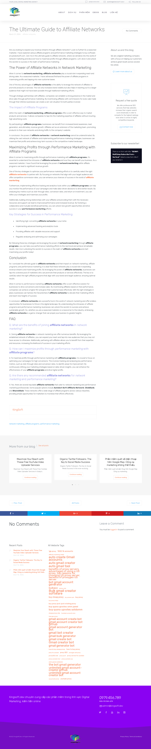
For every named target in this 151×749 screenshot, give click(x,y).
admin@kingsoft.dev (115, 2)
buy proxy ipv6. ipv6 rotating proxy (62, 604)
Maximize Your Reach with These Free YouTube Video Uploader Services (30, 462)
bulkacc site (62, 588)
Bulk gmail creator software (62, 592)
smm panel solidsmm (56, 662)
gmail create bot (60, 639)
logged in (114, 529)
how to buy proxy (73, 649)
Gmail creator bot (61, 642)
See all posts (43, 446)
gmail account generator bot (65, 628)
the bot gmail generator (65, 664)
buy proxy (79, 597)
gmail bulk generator (62, 636)
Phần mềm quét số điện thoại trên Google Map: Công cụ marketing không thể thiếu (121, 462)
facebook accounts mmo (68, 613)
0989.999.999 (94, 2)
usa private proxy (54, 679)
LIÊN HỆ (114, 12)
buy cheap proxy (56, 597)
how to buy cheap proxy (57, 649)
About (61, 12)
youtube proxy (66, 679)
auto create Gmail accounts (62, 558)
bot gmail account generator (61, 583)
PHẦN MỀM (84, 12)
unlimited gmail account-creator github (65, 669)
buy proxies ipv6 (69, 597)
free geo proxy (53, 616)
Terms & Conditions (136, 736)
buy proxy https (53, 600)
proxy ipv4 (62, 655)
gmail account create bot (65, 619)
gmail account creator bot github (66, 623)
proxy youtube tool (54, 659)
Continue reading (30, 477)
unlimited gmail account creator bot (65, 674)
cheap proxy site (54, 613)
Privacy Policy (124, 736)
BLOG (104, 12)
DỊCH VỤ (72, 12)
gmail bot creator (61, 632)
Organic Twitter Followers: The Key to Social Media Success (75, 460)
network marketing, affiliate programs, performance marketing (34, 424)
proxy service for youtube (75, 655)
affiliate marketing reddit (56, 554)
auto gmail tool (59, 566)
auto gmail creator (62, 563)
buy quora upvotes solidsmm (65, 609)
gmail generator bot (62, 645)
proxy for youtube (54, 652)
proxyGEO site (53, 655)
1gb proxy (52, 551)
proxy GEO (64, 652)
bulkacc (53, 588)
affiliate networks (29, 34)
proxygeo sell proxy (74, 652)
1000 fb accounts (65, 551)
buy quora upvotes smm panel (63, 607)
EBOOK (96, 12)
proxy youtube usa (67, 659)
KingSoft (18, 409)
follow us (136, 2)
